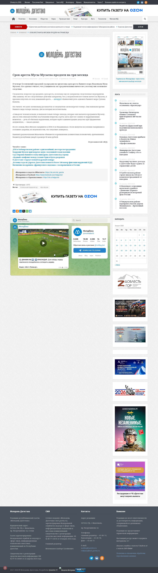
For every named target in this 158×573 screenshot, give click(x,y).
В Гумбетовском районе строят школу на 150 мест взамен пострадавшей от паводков (130, 176)
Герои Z (100, 2)
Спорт (75, 19)
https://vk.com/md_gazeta (54, 172)
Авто (93, 19)
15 (140, 245)
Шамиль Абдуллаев (30, 79)
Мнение (27, 2)
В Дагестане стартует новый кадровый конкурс (33, 160)
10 (117, 245)
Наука (53, 19)
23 (144, 251)
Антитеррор (70, 2)
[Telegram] (30, 211)
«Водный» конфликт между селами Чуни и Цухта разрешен (39, 157)
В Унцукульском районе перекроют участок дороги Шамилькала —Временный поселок (131, 205)
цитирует (58, 99)
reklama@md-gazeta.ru (90, 551)
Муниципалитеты (89, 2)
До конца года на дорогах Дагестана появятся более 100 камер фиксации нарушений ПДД (52, 162)
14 (135, 245)
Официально (49, 2)
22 (140, 251)
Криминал (64, 79)
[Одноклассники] (17, 211)
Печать (97, 79)
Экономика (33, 19)
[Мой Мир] (20, 211)
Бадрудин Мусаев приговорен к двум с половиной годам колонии (41, 152)
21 (135, 251)
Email (106, 79)
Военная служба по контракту (115, 2)
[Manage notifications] (5, 568)
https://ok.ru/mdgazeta (51, 177)
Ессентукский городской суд (28, 187)
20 (130, 251)
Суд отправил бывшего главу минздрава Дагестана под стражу (40, 155)
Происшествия (64, 19)
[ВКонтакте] (14, 211)
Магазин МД (114, 19)
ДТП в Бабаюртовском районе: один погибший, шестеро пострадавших (44, 149)
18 (121, 251)
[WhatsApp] (27, 211)
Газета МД (60, 2)
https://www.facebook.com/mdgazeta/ (49, 175)
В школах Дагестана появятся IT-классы (104, 27)
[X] (23, 211)
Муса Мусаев (44, 187)
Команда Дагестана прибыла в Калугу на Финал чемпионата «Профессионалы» (132, 140)
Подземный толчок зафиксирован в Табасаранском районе (66, 27)
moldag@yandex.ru (89, 548)
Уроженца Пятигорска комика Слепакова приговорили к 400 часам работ (130, 115)
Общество (44, 19)
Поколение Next (37, 2)
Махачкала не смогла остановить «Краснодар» (130, 104)
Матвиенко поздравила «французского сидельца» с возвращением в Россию (46, 165)
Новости (72, 79)
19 (126, 251)
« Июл (117, 265)
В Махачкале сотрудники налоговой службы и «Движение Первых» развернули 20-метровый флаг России (130, 190)
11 (121, 245)
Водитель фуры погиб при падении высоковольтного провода (131, 128)
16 (144, 245)
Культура (84, 19)
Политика (22, 19)
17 (117, 251)
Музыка (78, 2)
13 (130, 245)
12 (126, 245)
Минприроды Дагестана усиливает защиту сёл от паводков (130, 152)
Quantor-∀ (53, 570)
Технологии (102, 19)
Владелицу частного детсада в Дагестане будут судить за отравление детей (132, 163)
